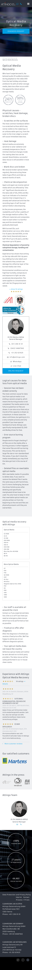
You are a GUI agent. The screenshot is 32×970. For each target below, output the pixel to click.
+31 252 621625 (17, 353)
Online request (15, 371)
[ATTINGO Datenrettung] (8, 3)
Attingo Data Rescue (9, 58)
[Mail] (17, 824)
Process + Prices (23, 900)
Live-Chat (17, 366)
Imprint (19, 897)
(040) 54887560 (17, 348)
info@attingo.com (17, 357)
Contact (26, 897)
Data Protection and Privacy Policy (16, 895)
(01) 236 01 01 (17, 344)
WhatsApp (17, 361)
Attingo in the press (13, 775)
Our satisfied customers (15, 753)
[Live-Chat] (18, 4)
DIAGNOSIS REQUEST (16, 31)
